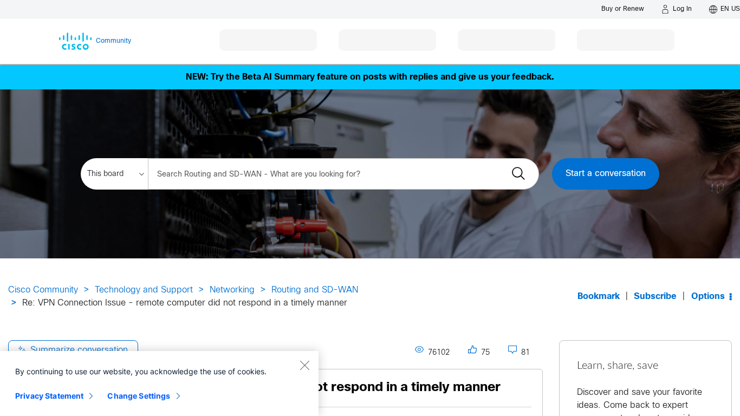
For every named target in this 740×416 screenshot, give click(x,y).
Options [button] (708, 296)
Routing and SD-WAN (314, 290)
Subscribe (655, 296)
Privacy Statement (49, 395)
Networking (232, 290)
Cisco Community (43, 290)
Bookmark (598, 296)
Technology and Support (144, 290)
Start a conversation (606, 174)
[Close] (304, 365)
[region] (159, 383)
